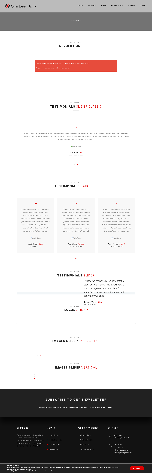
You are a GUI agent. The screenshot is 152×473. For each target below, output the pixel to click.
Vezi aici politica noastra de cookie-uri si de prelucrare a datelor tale (30, 471)
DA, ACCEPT (137, 468)
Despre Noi (92, 5)
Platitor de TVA (84, 444)
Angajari (131, 5)
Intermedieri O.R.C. (55, 449)
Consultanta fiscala (56, 440)
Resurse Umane (55, 444)
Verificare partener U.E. (87, 449)
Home (80, 5)
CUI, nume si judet (85, 435)
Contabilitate (54, 435)
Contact (142, 5)
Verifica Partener (117, 5)
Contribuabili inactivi (86, 440)
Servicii (103, 5)
